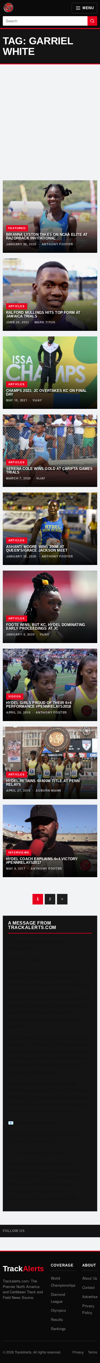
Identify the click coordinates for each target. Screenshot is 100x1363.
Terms (92, 1352)
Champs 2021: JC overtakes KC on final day (46, 392)
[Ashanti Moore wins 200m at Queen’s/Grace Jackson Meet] (50, 529)
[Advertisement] (50, 122)
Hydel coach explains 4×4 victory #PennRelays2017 (42, 861)
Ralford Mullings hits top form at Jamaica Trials (43, 314)
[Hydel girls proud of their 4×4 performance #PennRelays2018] (50, 685)
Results (57, 1319)
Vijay (37, 400)
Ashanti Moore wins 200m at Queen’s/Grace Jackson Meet (37, 548)
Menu (88, 8)
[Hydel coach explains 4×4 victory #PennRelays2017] (50, 841)
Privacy (78, 1352)
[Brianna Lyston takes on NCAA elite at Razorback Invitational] (50, 216)
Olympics (58, 1310)
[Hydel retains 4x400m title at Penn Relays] (50, 763)
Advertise (90, 1296)
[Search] (92, 21)
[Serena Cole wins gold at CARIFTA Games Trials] (50, 450)
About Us (89, 1278)
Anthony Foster (57, 244)
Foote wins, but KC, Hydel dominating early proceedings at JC (45, 626)
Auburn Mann (48, 790)
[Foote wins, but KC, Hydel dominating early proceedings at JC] (50, 607)
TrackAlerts (23, 1352)
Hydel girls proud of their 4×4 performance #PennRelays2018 (38, 705)
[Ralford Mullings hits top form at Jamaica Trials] (50, 294)
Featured (17, 228)
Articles (16, 306)
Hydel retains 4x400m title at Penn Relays (42, 783)
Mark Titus (44, 322)
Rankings (58, 1328)
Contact (88, 1287)
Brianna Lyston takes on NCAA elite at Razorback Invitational (47, 236)
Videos (14, 696)
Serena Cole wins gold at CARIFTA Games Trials (49, 470)
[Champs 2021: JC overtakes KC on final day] (50, 372)
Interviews (18, 852)
